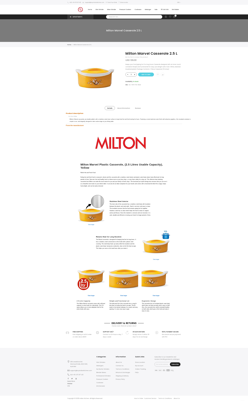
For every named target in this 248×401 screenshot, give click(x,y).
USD (178, 2)
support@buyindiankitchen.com (94, 2)
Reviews (138, 108)
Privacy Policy (120, 379)
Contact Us (119, 366)
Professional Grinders (103, 376)
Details (109, 108)
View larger (91, 224)
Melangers (99, 366)
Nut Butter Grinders (102, 369)
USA (68, 386)
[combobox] (134, 17)
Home (90, 9)
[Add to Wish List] (158, 74)
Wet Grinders (100, 362)
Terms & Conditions (122, 369)
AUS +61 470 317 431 (75, 2)
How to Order (138, 398)
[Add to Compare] (163, 74)
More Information (123, 108)
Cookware (99, 383)
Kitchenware (100, 386)
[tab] (110, 108)
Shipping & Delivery (122, 376)
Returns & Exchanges (123, 372)
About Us (119, 362)
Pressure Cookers (102, 379)
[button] (71, 383)
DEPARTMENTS (77, 17)
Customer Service (150, 398)
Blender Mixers (101, 372)
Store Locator (124, 2)
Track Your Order (112, 2)
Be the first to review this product (136, 57)
